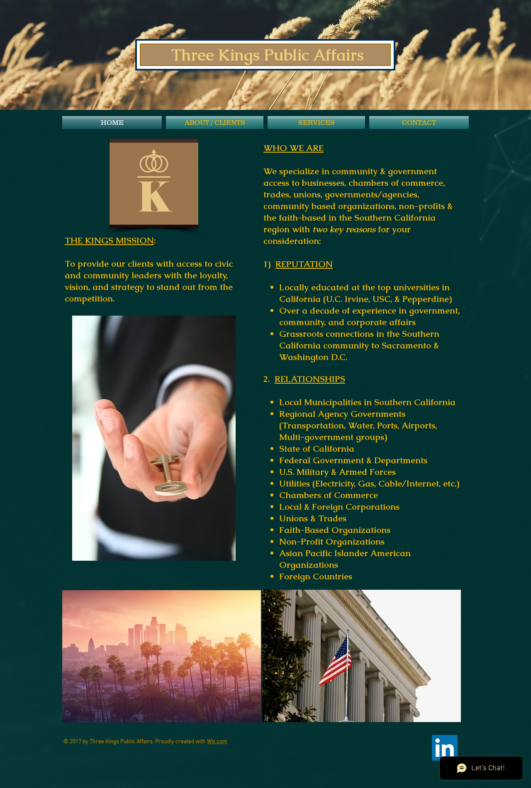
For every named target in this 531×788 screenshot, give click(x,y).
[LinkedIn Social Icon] (445, 748)
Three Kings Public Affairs (267, 55)
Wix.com (217, 741)
